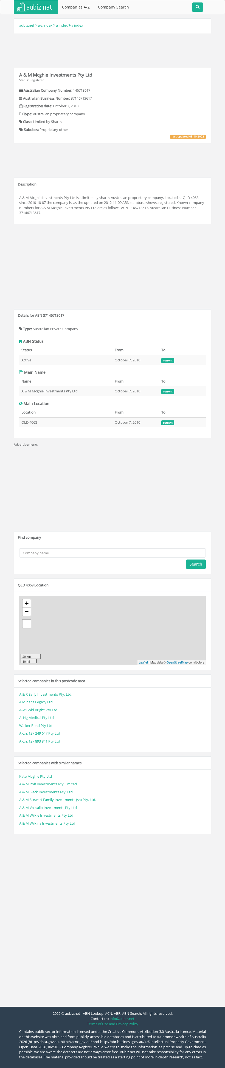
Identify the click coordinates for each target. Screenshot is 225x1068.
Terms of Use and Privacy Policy (112, 1023)
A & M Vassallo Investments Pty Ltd (48, 807)
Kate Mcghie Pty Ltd (35, 776)
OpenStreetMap (177, 662)
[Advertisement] (113, 50)
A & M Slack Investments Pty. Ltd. (46, 791)
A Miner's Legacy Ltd (36, 701)
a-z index (45, 25)
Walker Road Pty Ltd (35, 725)
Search (196, 564)
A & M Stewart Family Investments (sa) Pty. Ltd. (57, 799)
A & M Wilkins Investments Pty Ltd (47, 823)
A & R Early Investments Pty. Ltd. (45, 694)
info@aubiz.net (122, 1018)
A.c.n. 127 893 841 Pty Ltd (39, 741)
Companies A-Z (76, 7)
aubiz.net (26, 25)
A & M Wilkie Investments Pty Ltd (46, 815)
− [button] (27, 611)
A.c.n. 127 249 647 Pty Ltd (39, 733)
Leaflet (143, 662)
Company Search (113, 7)
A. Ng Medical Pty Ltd (36, 717)
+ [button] (27, 603)
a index (62, 25)
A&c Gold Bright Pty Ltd (38, 709)
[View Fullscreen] (26, 624)
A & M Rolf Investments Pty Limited (48, 784)
